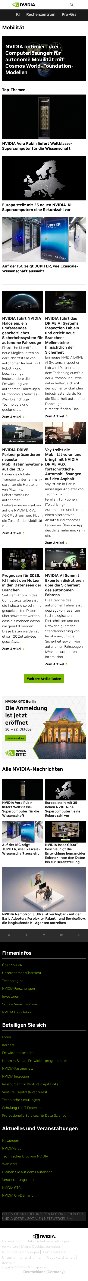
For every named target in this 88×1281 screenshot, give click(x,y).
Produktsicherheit (60, 1257)
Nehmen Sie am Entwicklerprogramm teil (34, 1060)
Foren (6, 1037)
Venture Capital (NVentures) (24, 1092)
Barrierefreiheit (55, 1252)
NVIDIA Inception (15, 1076)
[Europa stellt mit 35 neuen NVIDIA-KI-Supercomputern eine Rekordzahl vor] (44, 178)
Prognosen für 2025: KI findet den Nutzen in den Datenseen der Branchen (21, 582)
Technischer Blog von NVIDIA (25, 1156)
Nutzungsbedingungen (20, 1252)
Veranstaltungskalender (21, 1179)
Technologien (12, 981)
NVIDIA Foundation (17, 1012)
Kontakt (8, 1263)
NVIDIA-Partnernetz (17, 1068)
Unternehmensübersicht (21, 973)
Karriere (8, 1045)
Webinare (10, 1164)
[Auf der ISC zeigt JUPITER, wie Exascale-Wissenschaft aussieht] (44, 239)
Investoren (10, 996)
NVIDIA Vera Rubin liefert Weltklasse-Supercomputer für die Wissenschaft (37, 146)
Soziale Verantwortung (20, 1004)
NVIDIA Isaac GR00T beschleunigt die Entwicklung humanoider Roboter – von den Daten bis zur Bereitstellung (65, 853)
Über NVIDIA (12, 965)
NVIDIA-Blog (12, 1148)
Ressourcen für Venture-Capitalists (30, 1084)
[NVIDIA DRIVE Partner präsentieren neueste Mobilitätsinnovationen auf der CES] (22, 433)
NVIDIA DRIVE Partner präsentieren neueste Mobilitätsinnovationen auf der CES (22, 459)
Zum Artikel (11, 417)
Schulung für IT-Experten (22, 1107)
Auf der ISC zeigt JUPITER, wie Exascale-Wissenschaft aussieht (40, 268)
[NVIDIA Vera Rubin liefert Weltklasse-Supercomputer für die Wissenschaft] (44, 117)
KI (18, 14)
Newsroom (10, 1140)
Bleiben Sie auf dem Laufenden (27, 1172)
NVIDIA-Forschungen (18, 988)
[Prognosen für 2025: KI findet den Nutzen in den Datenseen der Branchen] (22, 559)
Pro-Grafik (71, 14)
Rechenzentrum (40, 14)
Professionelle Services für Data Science (34, 1115)
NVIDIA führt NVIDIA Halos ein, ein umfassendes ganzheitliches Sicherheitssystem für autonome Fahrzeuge (22, 330)
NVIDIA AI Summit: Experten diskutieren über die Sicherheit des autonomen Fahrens (64, 585)
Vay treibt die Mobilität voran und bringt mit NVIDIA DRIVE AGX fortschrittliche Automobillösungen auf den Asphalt (63, 464)
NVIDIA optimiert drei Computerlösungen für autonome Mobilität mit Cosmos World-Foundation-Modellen (39, 59)
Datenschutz (12, 1241)
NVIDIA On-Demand (18, 1195)
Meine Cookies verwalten (41, 1246)
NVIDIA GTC (11, 1187)
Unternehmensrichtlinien (22, 1257)
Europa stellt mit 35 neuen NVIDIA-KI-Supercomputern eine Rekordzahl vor (37, 207)
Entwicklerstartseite (18, 1052)
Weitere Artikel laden (44, 678)
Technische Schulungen (21, 1100)
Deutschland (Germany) (44, 1271)
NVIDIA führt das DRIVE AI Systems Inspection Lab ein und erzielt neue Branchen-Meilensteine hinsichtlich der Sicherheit (62, 335)
